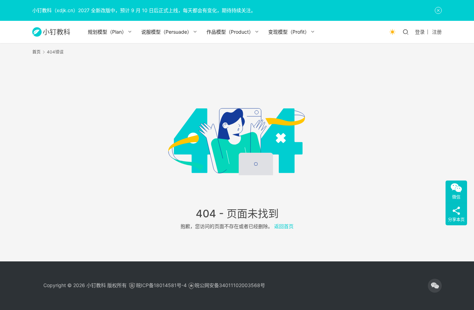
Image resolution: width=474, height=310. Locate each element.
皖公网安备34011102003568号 (230, 285)
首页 (36, 52)
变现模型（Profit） (289, 32)
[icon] (435, 286)
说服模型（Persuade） (166, 32)
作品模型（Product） (230, 32)
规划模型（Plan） (107, 32)
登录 (420, 32)
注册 (437, 32)
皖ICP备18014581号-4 (161, 285)
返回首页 (284, 226)
